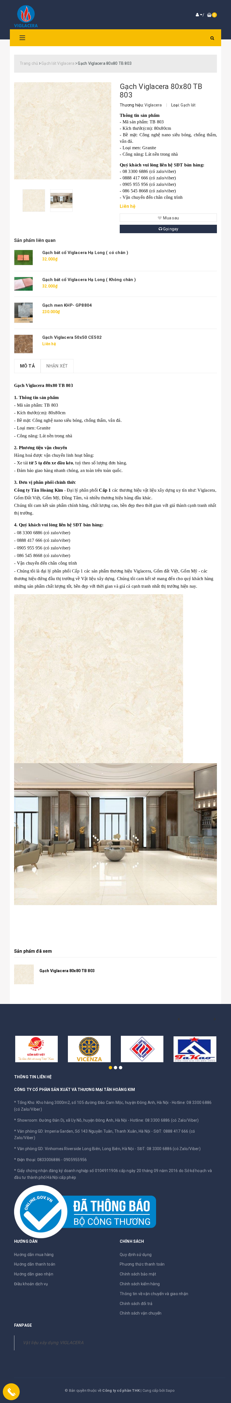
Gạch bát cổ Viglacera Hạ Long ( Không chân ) (89, 279)
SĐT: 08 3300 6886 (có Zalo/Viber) (169, 1148)
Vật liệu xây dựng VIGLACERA (53, 1342)
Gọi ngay (170, 229)
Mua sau (171, 218)
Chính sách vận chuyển (140, 1313)
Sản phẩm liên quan (34, 240)
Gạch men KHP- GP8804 (67, 305)
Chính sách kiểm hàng (140, 1284)
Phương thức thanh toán (142, 1264)
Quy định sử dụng (136, 1254)
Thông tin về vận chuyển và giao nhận (154, 1293)
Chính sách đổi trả (136, 1303)
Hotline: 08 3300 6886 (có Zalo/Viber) (164, 1120)
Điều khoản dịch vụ (31, 1284)
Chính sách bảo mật (138, 1274)
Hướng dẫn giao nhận (33, 1274)
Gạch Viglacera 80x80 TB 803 (67, 970)
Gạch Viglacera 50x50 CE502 (72, 337)
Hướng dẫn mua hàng (34, 1254)
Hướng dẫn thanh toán (34, 1264)
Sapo (170, 1390)
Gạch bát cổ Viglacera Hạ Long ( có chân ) (85, 252)
